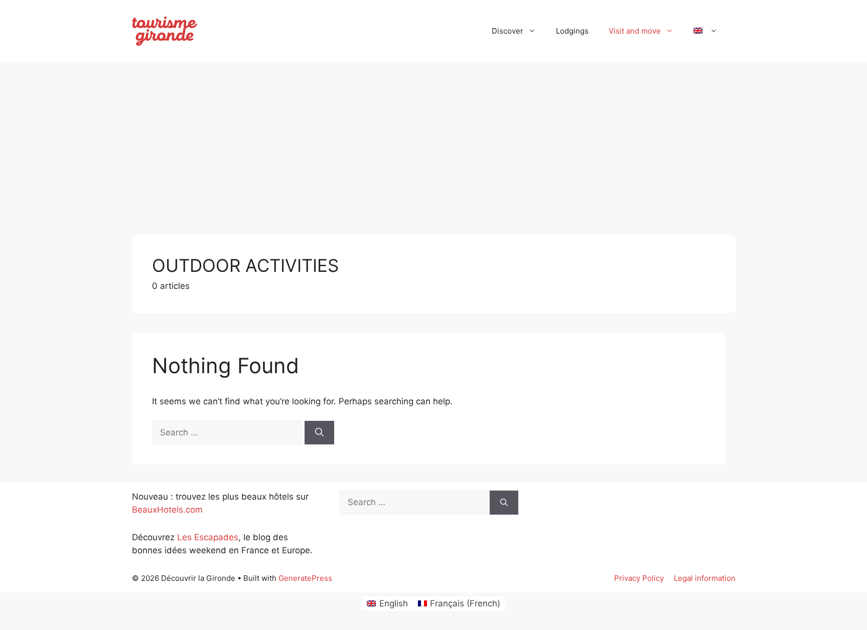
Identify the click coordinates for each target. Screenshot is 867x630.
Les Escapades (207, 537)
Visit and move (635, 31)
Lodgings (572, 31)
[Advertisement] (433, 144)
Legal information (705, 578)
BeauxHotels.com (167, 510)
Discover (507, 31)
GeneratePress (305, 578)
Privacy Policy (639, 578)
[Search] (319, 433)
